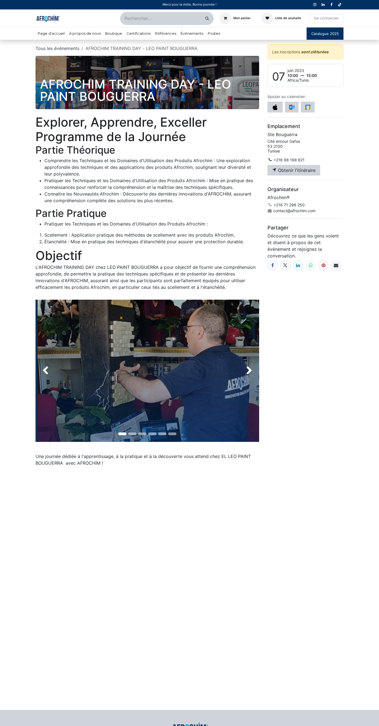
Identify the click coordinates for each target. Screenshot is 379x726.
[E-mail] (336, 265)
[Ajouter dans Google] (307, 107)
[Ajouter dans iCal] (275, 107)
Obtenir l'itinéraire (296, 170)
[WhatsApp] (310, 265)
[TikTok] (339, 4)
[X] (285, 265)
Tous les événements (57, 48)
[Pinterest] (323, 265)
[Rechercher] (207, 18)
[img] (44, 371)
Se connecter (326, 18)
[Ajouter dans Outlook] (292, 107)
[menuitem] (51, 34)
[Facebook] (272, 265)
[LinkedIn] (298, 265)
